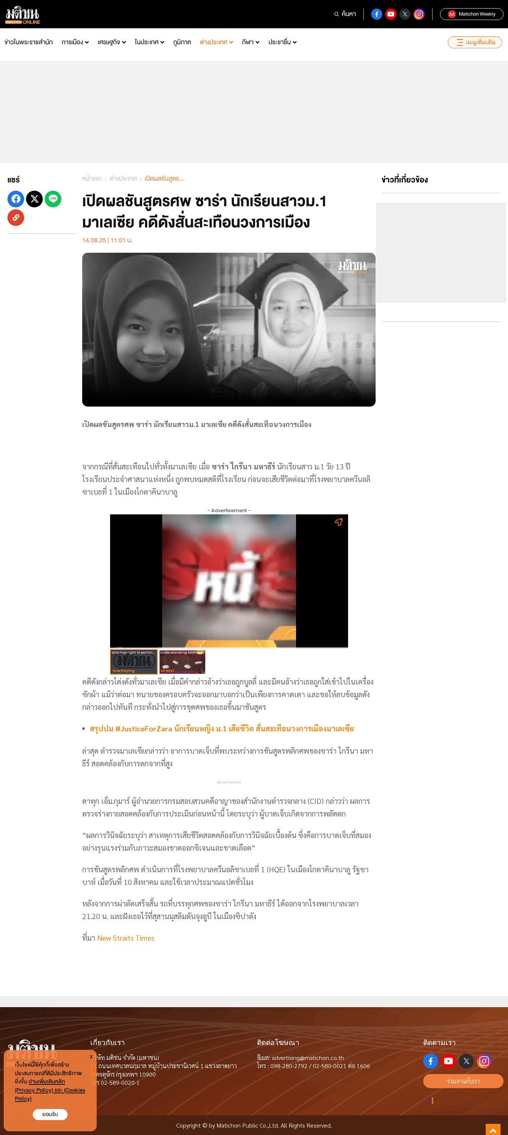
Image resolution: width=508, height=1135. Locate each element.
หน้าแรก (92, 178)
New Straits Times (126, 937)
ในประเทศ (146, 42)
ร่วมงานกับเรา (463, 1081)
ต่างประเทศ (213, 42)
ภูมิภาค (182, 42)
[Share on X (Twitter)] (34, 199)
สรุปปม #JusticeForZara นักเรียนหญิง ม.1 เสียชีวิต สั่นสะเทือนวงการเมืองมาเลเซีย (222, 728)
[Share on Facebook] (15, 199)
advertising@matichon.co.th (308, 1057)
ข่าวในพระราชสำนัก (28, 42)
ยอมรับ (50, 1114)
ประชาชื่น (280, 42)
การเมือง (72, 42)
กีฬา (248, 42)
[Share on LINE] (53, 199)
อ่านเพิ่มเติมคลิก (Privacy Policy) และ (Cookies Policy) (50, 1090)
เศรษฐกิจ (109, 42)
